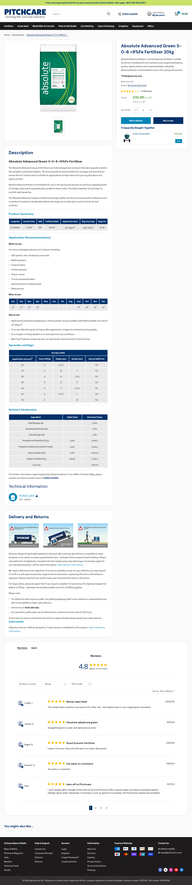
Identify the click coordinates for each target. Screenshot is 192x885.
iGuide (7, 870)
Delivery (39, 857)
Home (7, 34)
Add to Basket (136, 120)
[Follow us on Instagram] (171, 870)
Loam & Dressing (106, 25)
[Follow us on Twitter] (166, 870)
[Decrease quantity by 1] (136, 110)
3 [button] (100, 807)
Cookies (91, 857)
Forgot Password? (70, 857)
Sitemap (91, 870)
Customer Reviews (44, 853)
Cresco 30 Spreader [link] (141, 133)
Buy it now (168, 120)
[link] (127, 137)
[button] (85, 808)
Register (65, 853)
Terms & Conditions (96, 865)
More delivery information (70, 564)
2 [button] (95, 807)
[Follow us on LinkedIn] (182, 870)
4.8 (136, 91)
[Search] (108, 14)
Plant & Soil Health (67, 25)
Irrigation (123, 25)
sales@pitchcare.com (171, 852)
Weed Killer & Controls (43, 25)
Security (91, 853)
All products (18, 34)
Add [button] (178, 141)
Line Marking (87, 25)
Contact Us (40, 848)
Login (64, 848)
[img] (122, 91)
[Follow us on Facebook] (160, 870)
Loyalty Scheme (69, 861)
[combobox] (78, 14)
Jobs (6, 857)
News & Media (10, 848)
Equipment (137, 25)
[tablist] (96, 648)
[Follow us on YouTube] (176, 870)
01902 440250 (130, 14)
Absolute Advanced (137, 85)
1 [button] (90, 807)
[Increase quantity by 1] (151, 110)
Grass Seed (23, 25)
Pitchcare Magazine (13, 853)
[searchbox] (29, 684)
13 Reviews (146, 91)
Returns (39, 861)
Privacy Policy (94, 861)
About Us (91, 848)
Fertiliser (8, 25)
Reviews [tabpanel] (22, 648)
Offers (151, 25)
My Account (158, 15)
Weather (8, 861)
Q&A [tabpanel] (34, 648)
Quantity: (126, 109)
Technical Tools (11, 865)
